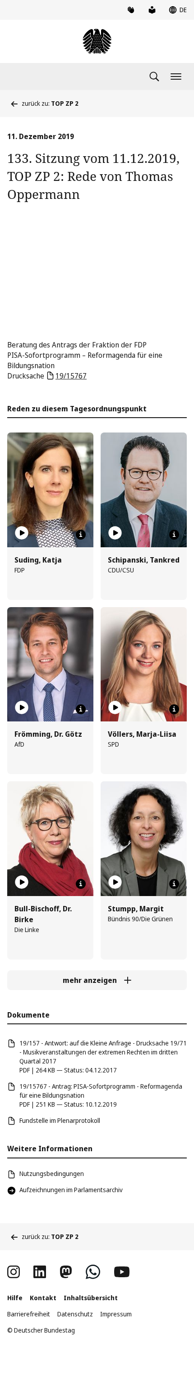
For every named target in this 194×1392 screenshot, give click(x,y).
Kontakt (43, 1297)
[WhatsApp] (93, 1272)
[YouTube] (122, 1272)
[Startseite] (97, 41)
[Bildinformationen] (80, 534)
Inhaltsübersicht (91, 1297)
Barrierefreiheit (28, 1314)
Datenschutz (75, 1314)
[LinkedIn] (39, 1272)
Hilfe (15, 1297)
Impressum (116, 1314)
